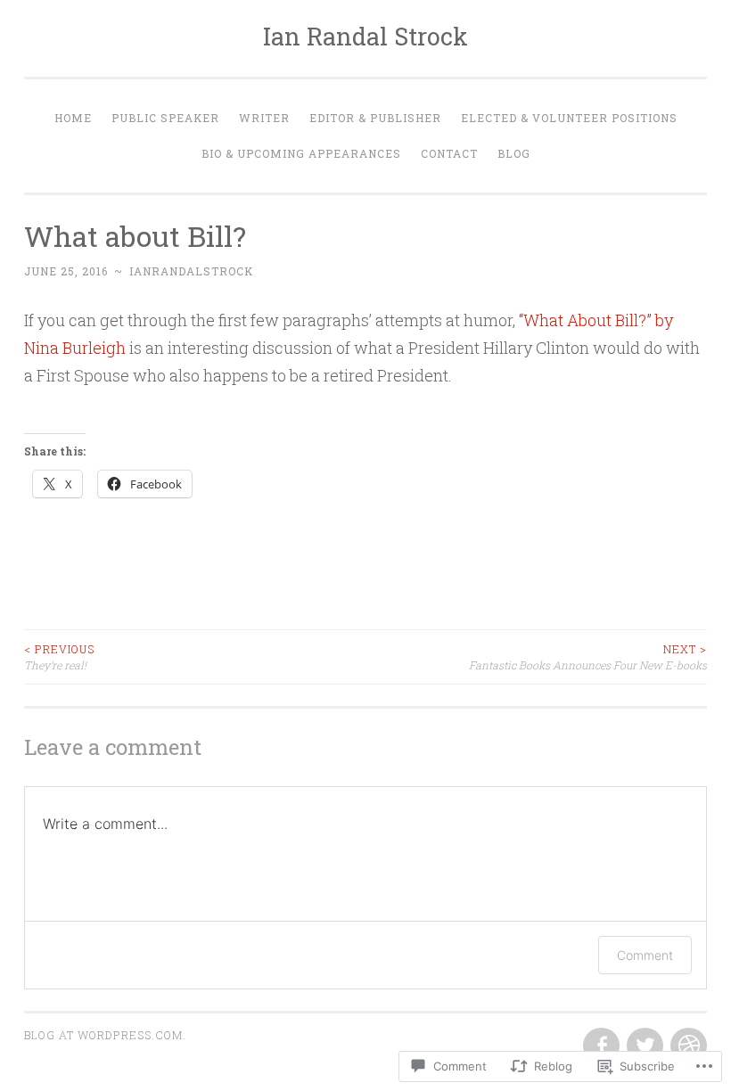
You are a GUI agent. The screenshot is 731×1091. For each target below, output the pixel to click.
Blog (513, 153)
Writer (264, 118)
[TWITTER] (643, 1046)
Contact (449, 153)
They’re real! (59, 657)
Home (73, 118)
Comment (645, 955)
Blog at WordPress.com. (105, 1035)
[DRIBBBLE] (687, 1046)
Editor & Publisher (375, 118)
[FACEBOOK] (599, 1046)
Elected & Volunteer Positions (569, 118)
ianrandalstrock (191, 271)
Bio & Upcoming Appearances (301, 153)
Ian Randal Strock (365, 36)
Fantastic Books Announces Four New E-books (588, 657)
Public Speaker (165, 118)
